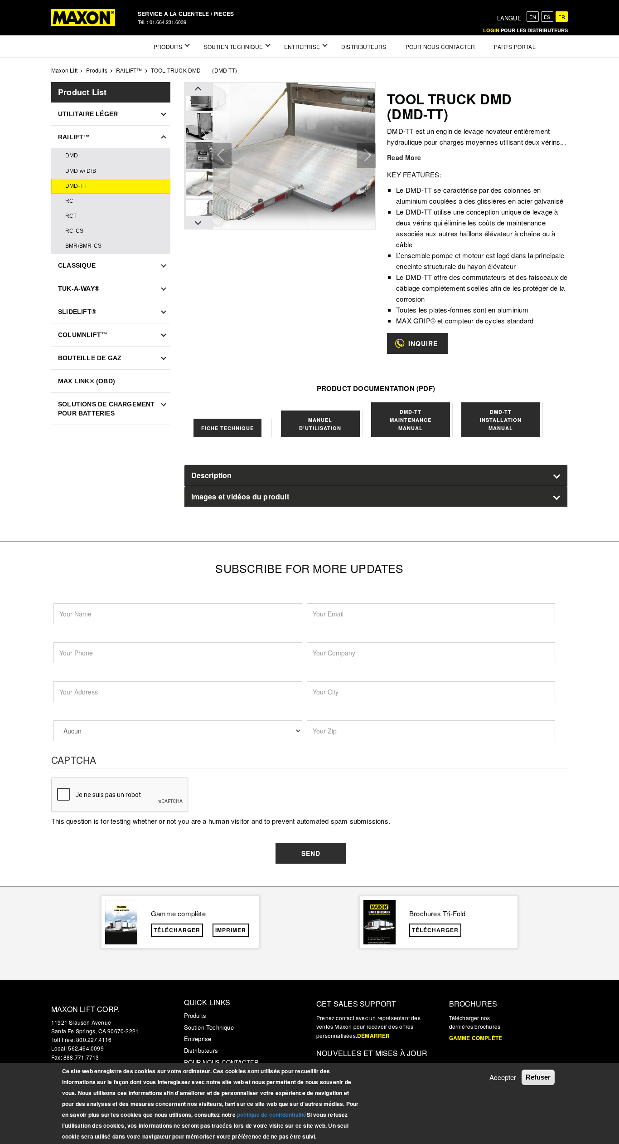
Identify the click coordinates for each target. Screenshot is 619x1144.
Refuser (538, 1077)
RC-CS (74, 231)
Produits (96, 70)
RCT (71, 216)
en (532, 16)
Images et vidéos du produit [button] (240, 496)
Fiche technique (227, 428)
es (547, 16)
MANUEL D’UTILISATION (320, 423)
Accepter (502, 1077)
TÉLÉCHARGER (177, 930)
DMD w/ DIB (80, 171)
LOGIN (491, 30)
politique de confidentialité (272, 1114)
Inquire (423, 343)
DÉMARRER (373, 1036)
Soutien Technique (209, 1027)
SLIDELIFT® (77, 311)
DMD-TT (76, 186)
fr (561, 16)
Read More (404, 157)
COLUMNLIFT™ (82, 334)
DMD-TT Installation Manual (501, 419)
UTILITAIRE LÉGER (88, 113)
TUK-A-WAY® (78, 288)
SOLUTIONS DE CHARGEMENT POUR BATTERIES (106, 409)
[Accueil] (83, 17)
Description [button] (211, 475)
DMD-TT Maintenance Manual (410, 419)
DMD (71, 155)
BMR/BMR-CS (83, 246)
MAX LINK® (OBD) (86, 381)
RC (69, 201)
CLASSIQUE (77, 265)
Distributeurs (201, 1050)
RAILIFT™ (129, 70)
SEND (310, 853)
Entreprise (198, 1038)
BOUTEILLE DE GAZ (89, 358)
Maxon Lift (64, 70)
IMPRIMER (230, 930)
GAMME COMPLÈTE (476, 1038)
